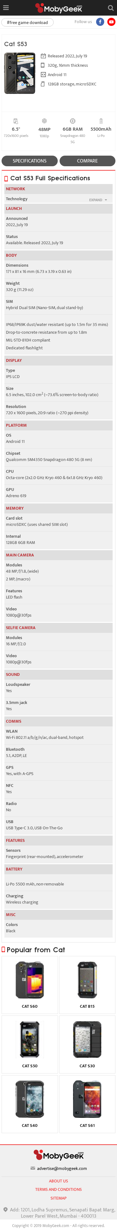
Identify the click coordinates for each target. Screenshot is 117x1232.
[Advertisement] (59, 1224)
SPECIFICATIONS (29, 161)
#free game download (27, 22)
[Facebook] (100, 22)
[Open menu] (6, 8)
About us (58, 1181)
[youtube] (111, 22)
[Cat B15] (87, 997)
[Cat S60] (30, 997)
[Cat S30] (87, 1056)
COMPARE (87, 161)
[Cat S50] (30, 1056)
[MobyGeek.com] (58, 8)
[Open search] (111, 8)
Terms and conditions (58, 1189)
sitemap (58, 1198)
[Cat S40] (30, 1116)
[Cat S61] (87, 1116)
